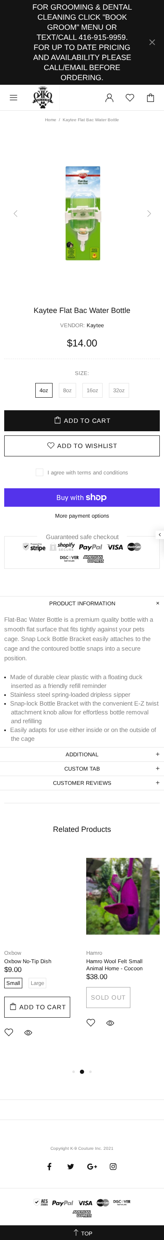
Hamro (94, 953)
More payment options (82, 516)
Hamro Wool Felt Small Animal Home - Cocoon (114, 965)
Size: (82, 373)
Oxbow (12, 953)
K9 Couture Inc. (43, 97)
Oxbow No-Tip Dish (27, 961)
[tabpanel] (41, 954)
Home (50, 119)
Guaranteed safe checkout (82, 536)
